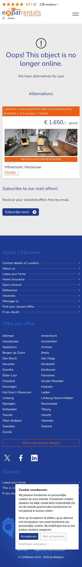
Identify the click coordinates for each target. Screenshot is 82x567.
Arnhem (46, 347)
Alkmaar (8, 336)
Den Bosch (9, 358)
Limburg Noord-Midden (57, 398)
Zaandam (8, 426)
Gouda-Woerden (52, 381)
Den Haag (48, 358)
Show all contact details (41, 443)
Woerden (47, 421)
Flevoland (47, 375)
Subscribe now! (17, 212)
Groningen (9, 387)
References (9, 290)
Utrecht (46, 415)
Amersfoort (49, 336)
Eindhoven (48, 370)
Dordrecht (48, 364)
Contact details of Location (20, 263)
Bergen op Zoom (13, 353)
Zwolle (7, 432)
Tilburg (46, 409)
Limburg (8, 398)
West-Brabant (12, 421)
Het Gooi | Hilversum (16, 392)
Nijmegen (8, 404)
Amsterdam (49, 341)
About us (8, 268)
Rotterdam (9, 409)
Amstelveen (10, 341)
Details (10, 172)
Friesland (8, 381)
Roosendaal (49, 404)
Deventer (8, 364)
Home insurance (13, 279)
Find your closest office (18, 307)
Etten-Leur (9, 375)
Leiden (45, 392)
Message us (10, 301)
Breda (45, 353)
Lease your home (14, 274)
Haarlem (47, 387)
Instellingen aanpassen (33, 544)
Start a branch (12, 285)
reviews (48, 4)
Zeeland (46, 426)
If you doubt (10, 312)
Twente (7, 415)
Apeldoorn (9, 347)
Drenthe (7, 370)
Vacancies (9, 296)
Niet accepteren (53, 536)
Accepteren (29, 536)
